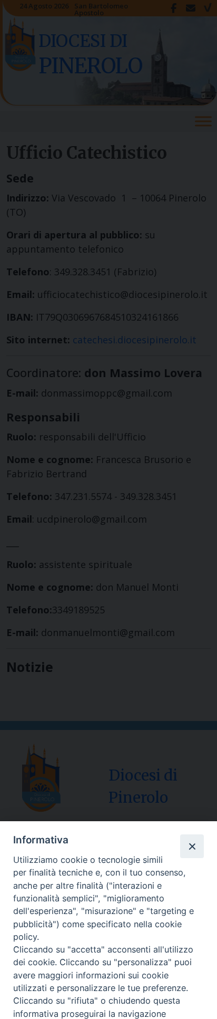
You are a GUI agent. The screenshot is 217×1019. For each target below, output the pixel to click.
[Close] (191, 846)
